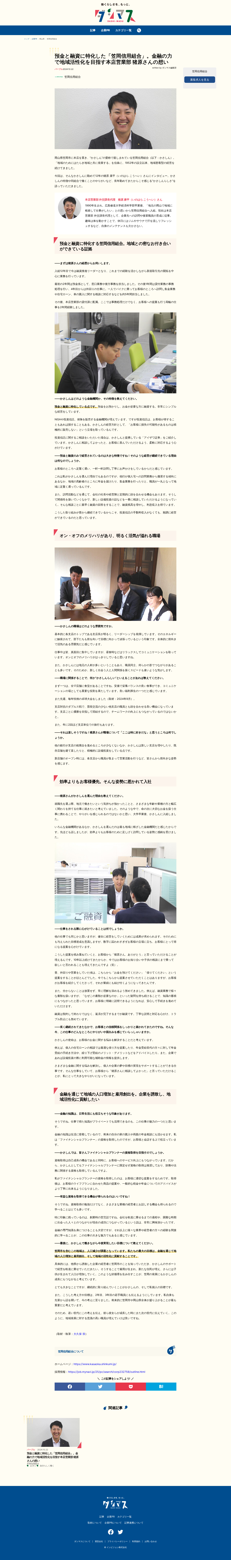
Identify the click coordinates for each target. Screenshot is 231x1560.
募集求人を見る (199, 79)
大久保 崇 (79, 1334)
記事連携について (133, 1522)
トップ (26, 39)
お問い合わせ (151, 1541)
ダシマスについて (82, 1541)
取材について (95, 1522)
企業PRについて (113, 1522)
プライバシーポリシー (117, 1541)
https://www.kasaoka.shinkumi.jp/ (95, 1364)
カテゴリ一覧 (123, 30)
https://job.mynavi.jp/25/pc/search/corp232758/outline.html (106, 1371)
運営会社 (99, 1541)
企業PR (105, 30)
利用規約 (136, 1541)
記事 (93, 30)
